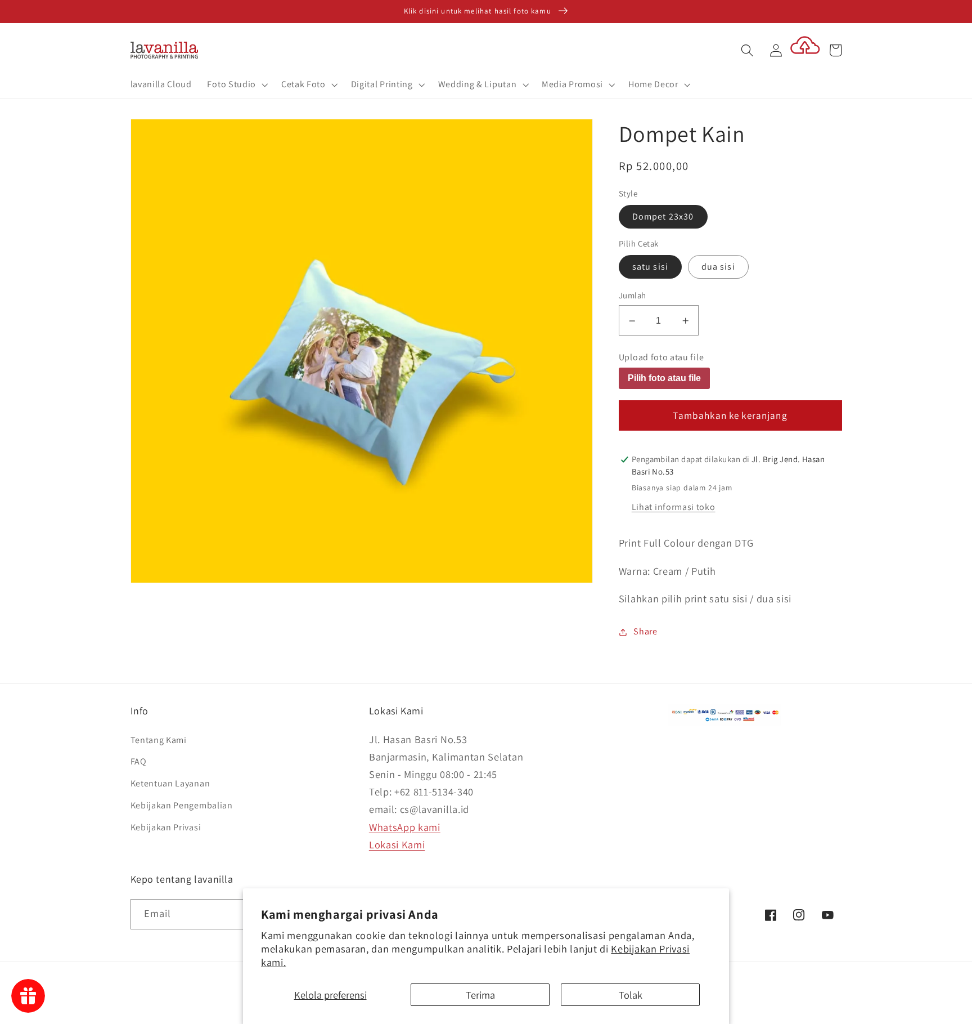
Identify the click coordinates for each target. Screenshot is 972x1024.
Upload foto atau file (661, 358)
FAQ (138, 761)
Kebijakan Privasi (165, 827)
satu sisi (650, 267)
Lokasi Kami (397, 844)
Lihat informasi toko (674, 507)
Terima (480, 994)
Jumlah (632, 295)
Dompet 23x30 (663, 217)
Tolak (630, 994)
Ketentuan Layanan (170, 783)
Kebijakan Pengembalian (181, 805)
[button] (236, 85)
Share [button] (645, 632)
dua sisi (718, 267)
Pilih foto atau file (664, 378)
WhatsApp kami (404, 827)
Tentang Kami (158, 740)
